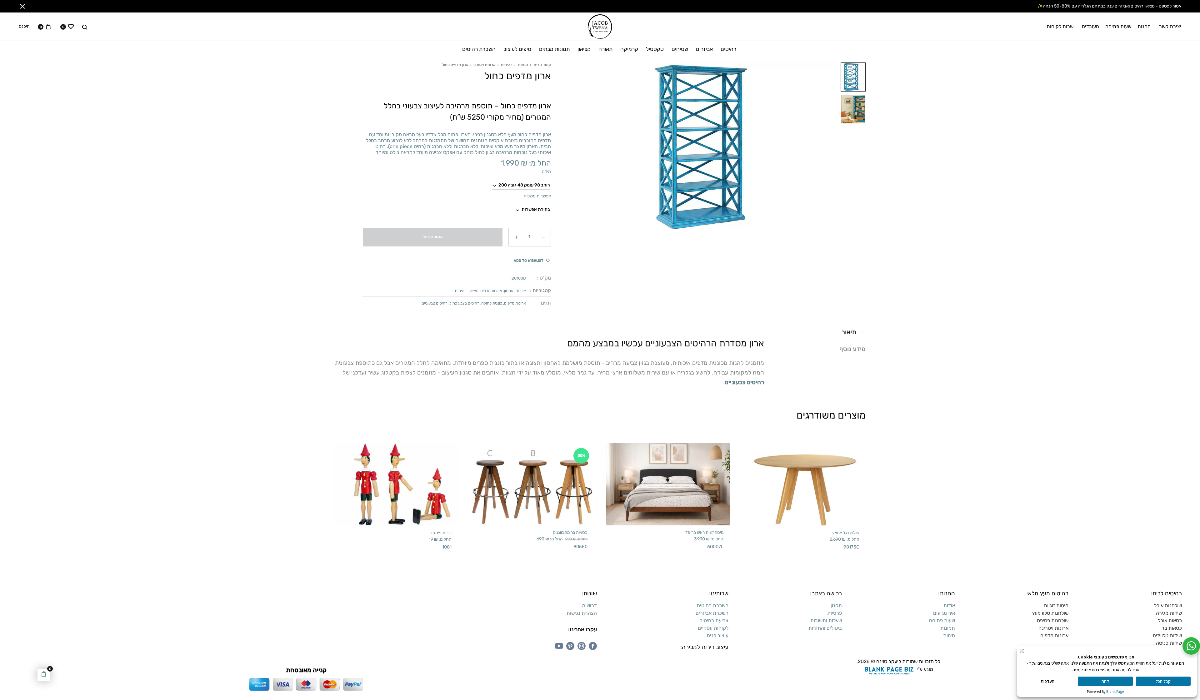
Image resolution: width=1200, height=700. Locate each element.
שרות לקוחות (1060, 26)
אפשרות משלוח (537, 196)
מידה (546, 171)
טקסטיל (655, 49)
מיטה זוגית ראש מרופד (704, 532)
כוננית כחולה (491, 303)
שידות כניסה (1169, 643)
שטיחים (680, 49)
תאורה (605, 49)
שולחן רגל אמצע (845, 532)
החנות (1144, 26)
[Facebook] (592, 646)
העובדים (1090, 26)
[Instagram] (581, 646)
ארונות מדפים (491, 290)
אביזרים (704, 49)
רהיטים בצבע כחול (464, 303)
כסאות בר (1172, 628)
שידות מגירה (1169, 613)
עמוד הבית (542, 64)
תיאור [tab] (849, 332)
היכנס (24, 26)
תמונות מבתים (554, 49)
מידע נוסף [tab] (852, 349)
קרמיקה (629, 49)
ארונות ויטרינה (1053, 628)
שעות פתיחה (1118, 26)
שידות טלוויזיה (1167, 635)
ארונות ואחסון (484, 64)
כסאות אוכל (1170, 620)
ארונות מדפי (1055, 635)
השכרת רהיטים (479, 49)
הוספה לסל (432, 237)
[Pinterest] (570, 646)
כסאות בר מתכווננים (570, 532)
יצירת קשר (1170, 26)
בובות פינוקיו (441, 532)
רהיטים (728, 49)
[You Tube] (559, 646)
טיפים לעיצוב (517, 49)
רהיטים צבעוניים (435, 303)
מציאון (584, 49)
